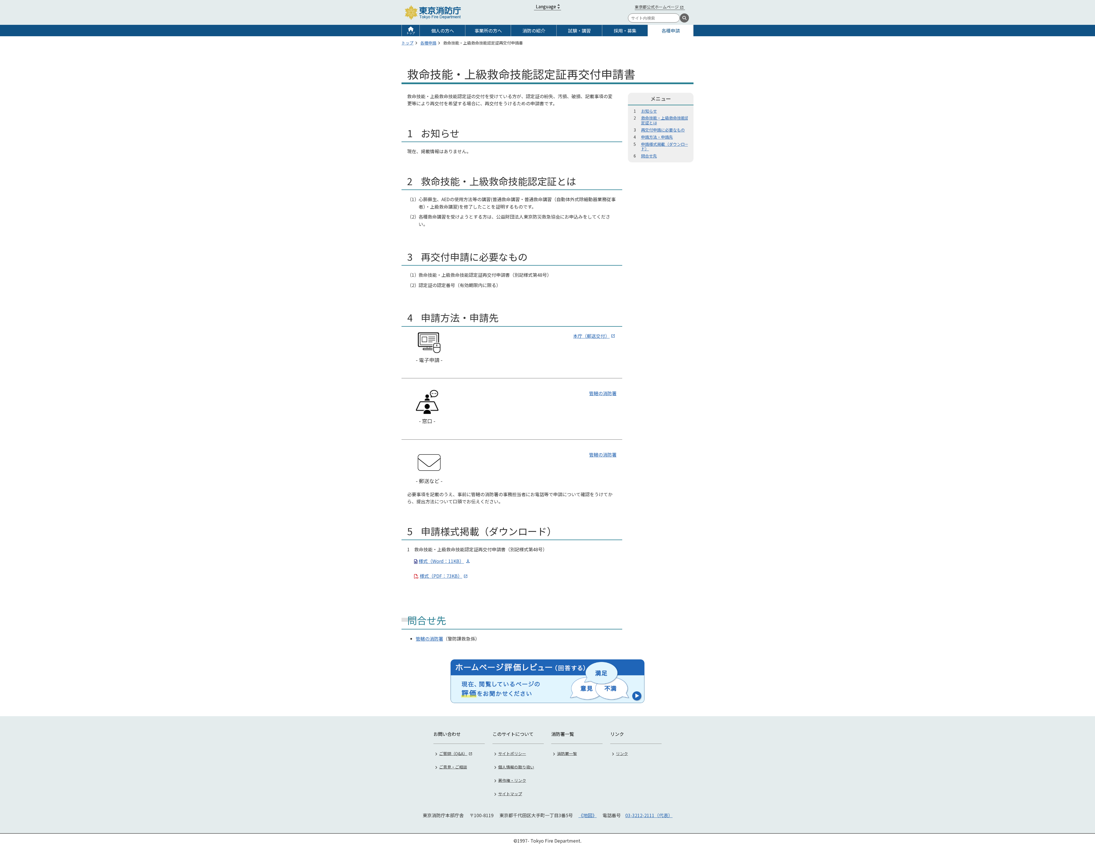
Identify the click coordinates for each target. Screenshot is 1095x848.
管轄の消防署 (603, 393)
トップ (410, 33)
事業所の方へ (488, 30)
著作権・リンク (512, 780)
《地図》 (588, 815)
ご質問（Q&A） (453, 753)
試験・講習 (579, 30)
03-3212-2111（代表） (649, 815)
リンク (622, 753)
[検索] (684, 18)
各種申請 (671, 30)
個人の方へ (442, 30)
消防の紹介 (533, 30)
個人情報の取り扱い (516, 767)
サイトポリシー (512, 753)
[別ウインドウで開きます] (547, 681)
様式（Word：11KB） (441, 561)
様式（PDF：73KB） (441, 575)
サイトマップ (510, 793)
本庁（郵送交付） (591, 335)
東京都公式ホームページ (657, 7)
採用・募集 (625, 30)
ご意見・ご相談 (453, 767)
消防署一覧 (567, 753)
